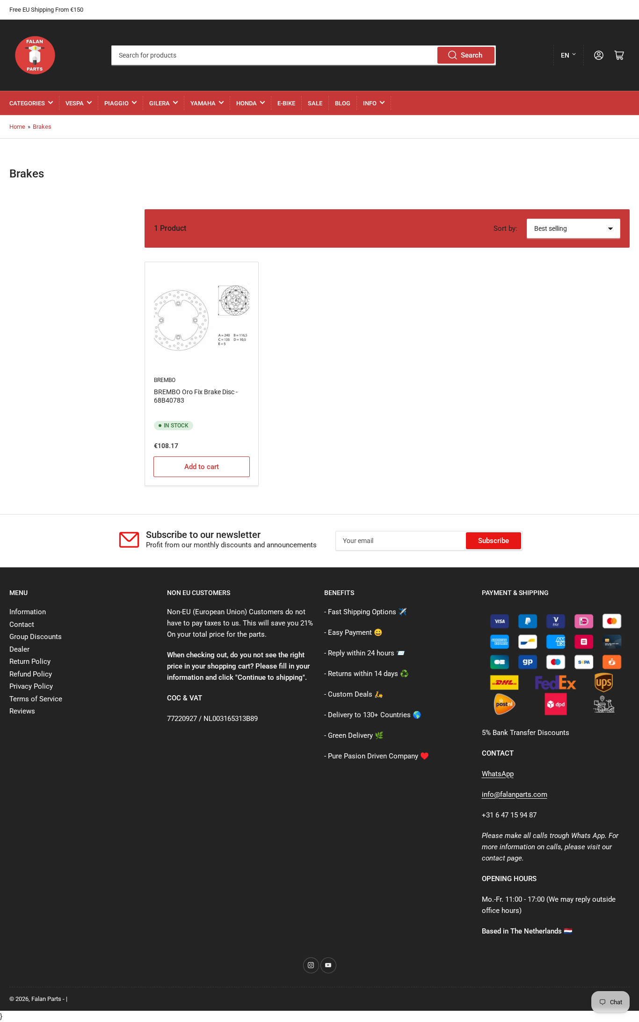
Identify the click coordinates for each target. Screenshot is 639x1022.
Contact (21, 624)
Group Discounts (35, 636)
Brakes (42, 126)
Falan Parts (46, 998)
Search (471, 55)
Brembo (164, 380)
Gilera (159, 103)
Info (370, 103)
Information (27, 612)
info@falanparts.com (514, 794)
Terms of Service (35, 699)
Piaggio (116, 103)
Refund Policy (30, 674)
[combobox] (303, 55)
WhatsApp (498, 774)
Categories (27, 103)
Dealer (19, 649)
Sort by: (505, 228)
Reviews (22, 711)
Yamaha (203, 103)
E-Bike (286, 103)
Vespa (74, 103)
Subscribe (493, 541)
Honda (246, 103)
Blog (342, 103)
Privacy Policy (31, 686)
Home (17, 126)
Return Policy (30, 661)
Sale (315, 103)
